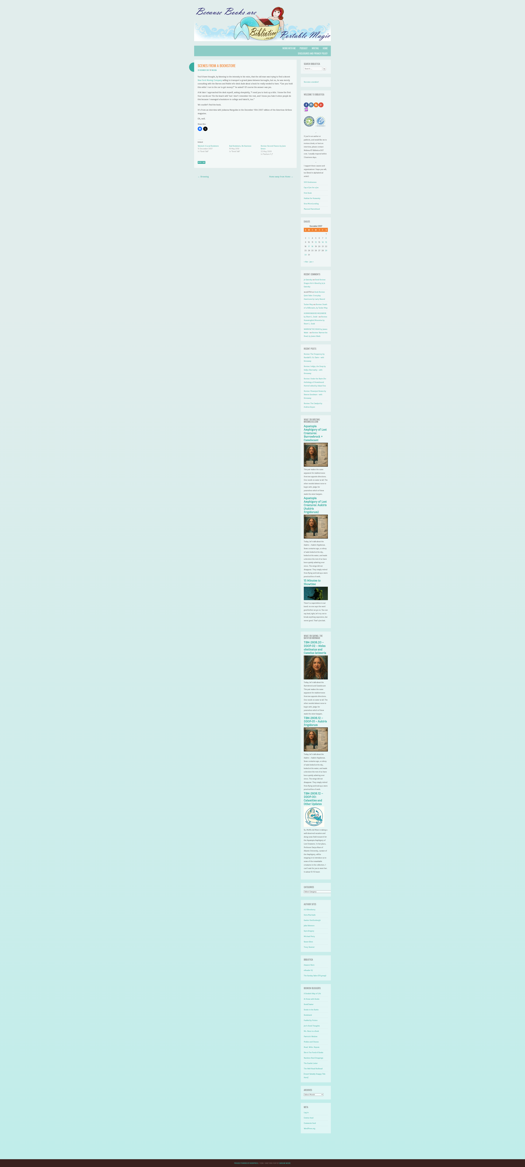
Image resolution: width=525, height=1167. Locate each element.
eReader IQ (308, 970)
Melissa (214, 70)
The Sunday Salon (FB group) (315, 976)
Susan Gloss (308, 942)
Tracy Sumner (309, 947)
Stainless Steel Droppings (313, 1058)
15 (326, 242)
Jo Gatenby (308, 280)
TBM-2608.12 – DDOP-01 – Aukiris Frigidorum (315, 721)
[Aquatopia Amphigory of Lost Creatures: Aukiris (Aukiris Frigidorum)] (316, 538)
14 (323, 242)
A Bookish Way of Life (312, 994)
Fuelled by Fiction (310, 1020)
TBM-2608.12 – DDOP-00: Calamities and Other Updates (313, 799)
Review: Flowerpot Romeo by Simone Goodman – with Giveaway (315, 394)
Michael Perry (309, 936)
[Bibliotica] (262, 44)
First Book (308, 193)
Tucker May (308, 304)
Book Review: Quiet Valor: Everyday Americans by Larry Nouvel (314, 295)
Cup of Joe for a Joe (311, 188)
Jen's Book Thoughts (312, 1026)
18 (312, 246)
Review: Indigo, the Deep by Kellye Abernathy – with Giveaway (315, 369)
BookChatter (308, 1004)
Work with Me (289, 48)
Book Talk (201, 162)
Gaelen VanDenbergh (312, 920)
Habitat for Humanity (312, 198)
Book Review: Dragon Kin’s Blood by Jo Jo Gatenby (315, 283)
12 (316, 242)
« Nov (306, 262)
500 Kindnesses (310, 182)
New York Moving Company (210, 80)
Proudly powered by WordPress (246, 1163)
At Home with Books (311, 999)
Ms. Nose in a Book (311, 1031)
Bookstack (308, 1015)
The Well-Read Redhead (313, 1069)
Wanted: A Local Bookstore (208, 146)
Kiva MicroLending (311, 204)
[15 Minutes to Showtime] (316, 599)
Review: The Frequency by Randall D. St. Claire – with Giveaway (314, 357)
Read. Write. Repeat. (312, 1047)
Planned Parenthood (312, 209)
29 (326, 251)
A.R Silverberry (309, 910)
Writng (315, 48)
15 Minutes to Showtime (312, 582)
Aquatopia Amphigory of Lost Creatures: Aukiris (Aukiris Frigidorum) (315, 505)
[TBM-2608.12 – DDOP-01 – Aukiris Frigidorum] (316, 751)
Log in (306, 1112)
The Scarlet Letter (311, 1063)
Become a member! (311, 82)
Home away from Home (281, 176)
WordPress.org (309, 1128)
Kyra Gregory (309, 931)
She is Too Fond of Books (313, 1052)
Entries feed (308, 1118)
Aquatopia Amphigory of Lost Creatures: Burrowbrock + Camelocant (315, 433)
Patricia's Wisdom (310, 1036)
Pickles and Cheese (311, 1042)
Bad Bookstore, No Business (240, 146)
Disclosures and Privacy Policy (313, 53)
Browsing (203, 176)
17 (309, 246)
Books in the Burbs (311, 1010)
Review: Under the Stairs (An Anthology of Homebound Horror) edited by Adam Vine (315, 382)
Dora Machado (310, 915)
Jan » (311, 262)
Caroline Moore (285, 1163)
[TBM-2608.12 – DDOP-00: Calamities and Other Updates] (314, 826)
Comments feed (310, 1123)
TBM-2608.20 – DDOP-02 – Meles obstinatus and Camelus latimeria (315, 648)
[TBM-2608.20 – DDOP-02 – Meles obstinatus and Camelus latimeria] (316, 679)
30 (305, 255)
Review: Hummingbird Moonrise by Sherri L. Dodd (315, 320)
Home (325, 48)
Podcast (304, 48)
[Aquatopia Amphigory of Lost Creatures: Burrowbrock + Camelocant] (316, 466)
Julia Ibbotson (309, 926)
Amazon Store (309, 965)
